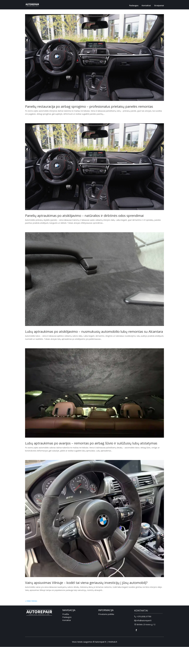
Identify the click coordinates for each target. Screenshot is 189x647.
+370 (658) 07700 (144, 617)
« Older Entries (31, 601)
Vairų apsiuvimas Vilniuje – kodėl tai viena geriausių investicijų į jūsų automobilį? (86, 582)
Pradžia (65, 614)
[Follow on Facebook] (136, 630)
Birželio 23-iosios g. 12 (146, 624)
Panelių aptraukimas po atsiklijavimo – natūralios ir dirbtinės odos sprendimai (84, 215)
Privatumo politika (106, 614)
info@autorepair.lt (144, 620)
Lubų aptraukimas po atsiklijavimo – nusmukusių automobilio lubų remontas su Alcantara (94, 331)
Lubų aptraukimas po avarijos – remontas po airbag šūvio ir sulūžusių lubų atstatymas (91, 443)
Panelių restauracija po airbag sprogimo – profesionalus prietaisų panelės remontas (89, 106)
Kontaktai (146, 5)
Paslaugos (133, 5)
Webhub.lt (112, 641)
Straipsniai (159, 5)
